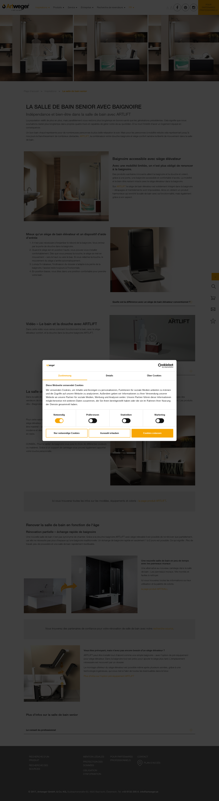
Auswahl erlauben (109, 433)
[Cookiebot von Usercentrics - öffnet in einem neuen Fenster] (160, 366)
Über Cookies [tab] (154, 375)
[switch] (92, 420)
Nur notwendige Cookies (67, 433)
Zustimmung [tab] (65, 375)
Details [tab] (109, 375)
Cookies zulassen (152, 433)
